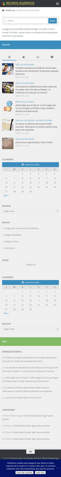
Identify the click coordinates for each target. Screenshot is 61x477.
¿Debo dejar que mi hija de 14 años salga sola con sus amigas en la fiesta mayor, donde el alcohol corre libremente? (35, 108)
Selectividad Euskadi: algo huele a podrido (31, 425)
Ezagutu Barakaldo (13, 235)
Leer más (40, 472)
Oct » (6, 195)
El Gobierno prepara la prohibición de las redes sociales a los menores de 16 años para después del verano (37, 71)
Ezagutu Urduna (12, 241)
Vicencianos (10, 248)
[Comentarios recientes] (37, 57)
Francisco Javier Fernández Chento (25, 458)
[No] (57, 468)
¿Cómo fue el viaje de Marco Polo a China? (34, 142)
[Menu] (57, 3)
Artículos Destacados (24, 65)
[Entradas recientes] (9, 57)
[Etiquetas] (52, 57)
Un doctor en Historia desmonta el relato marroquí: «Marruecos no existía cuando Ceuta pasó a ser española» (36, 127)
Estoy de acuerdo (24, 472)
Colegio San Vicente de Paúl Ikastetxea (22, 228)
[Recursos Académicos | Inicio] (24, 3)
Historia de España (44, 121)
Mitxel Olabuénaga (50, 458)
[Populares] (23, 57)
